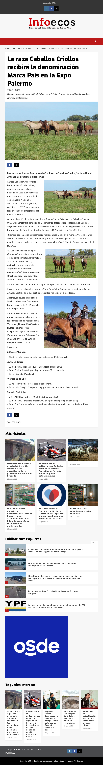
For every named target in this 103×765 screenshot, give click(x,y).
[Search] (94, 41)
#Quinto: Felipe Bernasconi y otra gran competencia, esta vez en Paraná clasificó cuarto (51, 720)
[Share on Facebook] (9, 165)
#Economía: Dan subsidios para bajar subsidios (80, 511)
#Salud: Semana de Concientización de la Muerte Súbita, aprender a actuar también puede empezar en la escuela (51, 514)
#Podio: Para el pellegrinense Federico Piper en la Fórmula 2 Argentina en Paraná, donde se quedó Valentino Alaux (51, 469)
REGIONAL (16, 422)
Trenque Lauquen (12, 749)
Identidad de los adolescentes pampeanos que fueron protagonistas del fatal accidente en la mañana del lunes (55, 578)
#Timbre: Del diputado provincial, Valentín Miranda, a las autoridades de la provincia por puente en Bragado (19, 469)
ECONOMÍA (37, 749)
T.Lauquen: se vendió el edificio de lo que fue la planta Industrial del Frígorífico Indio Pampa (56, 550)
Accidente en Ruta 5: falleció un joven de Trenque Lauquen (53, 592)
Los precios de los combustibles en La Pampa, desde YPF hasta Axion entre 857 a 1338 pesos (56, 606)
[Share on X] (16, 165)
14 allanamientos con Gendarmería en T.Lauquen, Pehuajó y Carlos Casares (52, 564)
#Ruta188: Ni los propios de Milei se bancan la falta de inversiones (70, 717)
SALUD (25, 749)
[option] (51, 551)
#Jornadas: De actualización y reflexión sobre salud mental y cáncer (89, 718)
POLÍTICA (10, 753)
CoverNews (65, 761)
